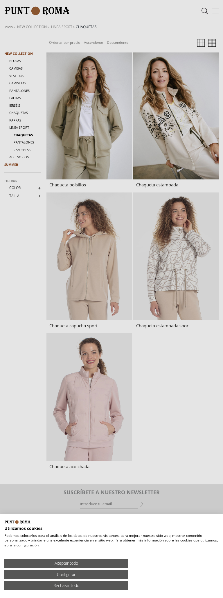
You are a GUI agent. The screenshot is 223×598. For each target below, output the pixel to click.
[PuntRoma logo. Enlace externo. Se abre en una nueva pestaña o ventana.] (17, 522)
